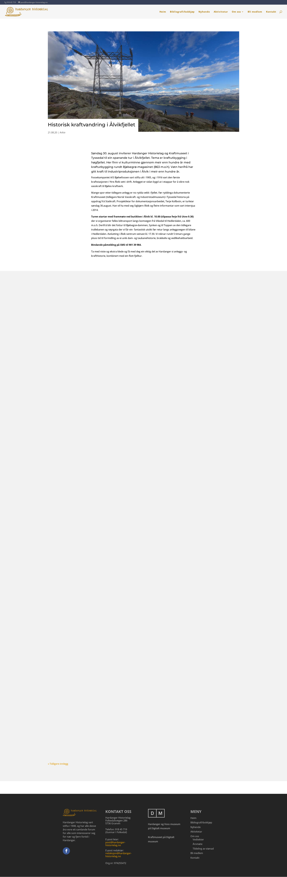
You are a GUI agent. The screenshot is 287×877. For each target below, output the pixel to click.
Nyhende (204, 12)
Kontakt (271, 12)
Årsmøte (197, 844)
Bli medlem (255, 12)
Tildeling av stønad (203, 848)
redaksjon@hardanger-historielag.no (118, 855)
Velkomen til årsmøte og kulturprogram (79, 571)
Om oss (236, 12)
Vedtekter (198, 839)
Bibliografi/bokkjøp (182, 12)
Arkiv (62, 132)
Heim (162, 12)
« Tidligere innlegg (58, 763)
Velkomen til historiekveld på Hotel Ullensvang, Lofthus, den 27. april (100, 412)
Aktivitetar (221, 12)
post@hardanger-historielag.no (115, 844)
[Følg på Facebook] (66, 850)
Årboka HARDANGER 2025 (70, 729)
